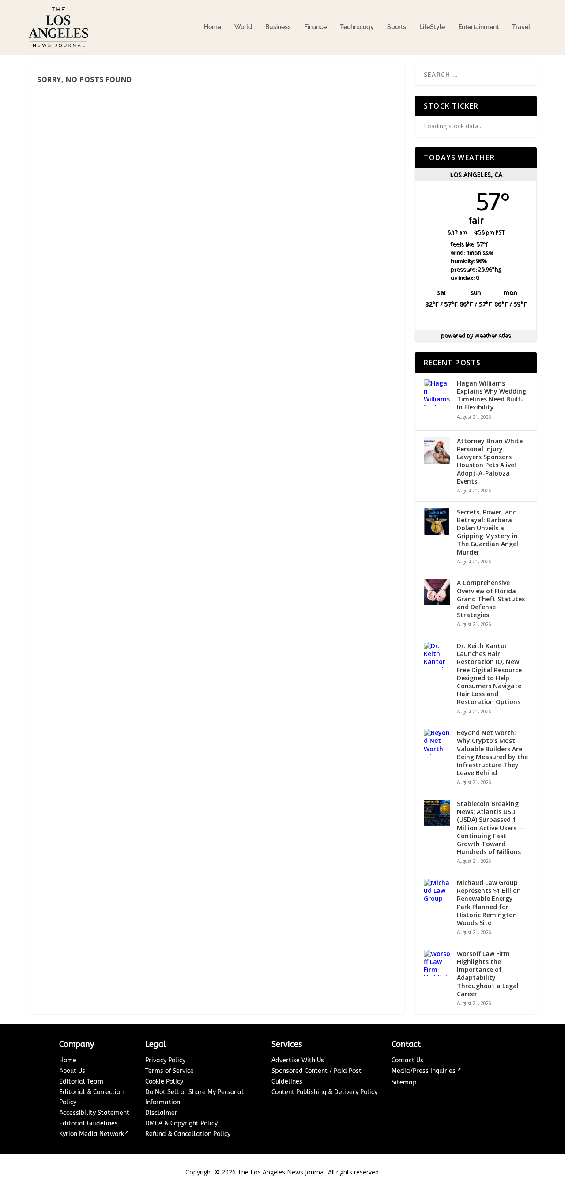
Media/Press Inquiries (424, 1071)
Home (212, 26)
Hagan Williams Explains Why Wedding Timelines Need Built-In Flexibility (491, 395)
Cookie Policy (164, 1081)
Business (278, 26)
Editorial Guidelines (88, 1123)
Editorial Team (81, 1081)
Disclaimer (161, 1113)
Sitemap (404, 1082)
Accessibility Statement (94, 1113)
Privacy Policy (165, 1060)
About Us (72, 1071)
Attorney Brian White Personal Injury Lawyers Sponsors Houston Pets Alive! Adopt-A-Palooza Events (490, 461)
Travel (521, 26)
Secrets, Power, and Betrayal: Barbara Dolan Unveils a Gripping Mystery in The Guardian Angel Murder (487, 532)
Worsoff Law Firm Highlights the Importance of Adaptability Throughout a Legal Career (488, 974)
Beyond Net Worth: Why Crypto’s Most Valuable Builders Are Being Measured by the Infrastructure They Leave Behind (492, 753)
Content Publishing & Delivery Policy (324, 1092)
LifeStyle (432, 26)
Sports (396, 26)
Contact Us (407, 1060)
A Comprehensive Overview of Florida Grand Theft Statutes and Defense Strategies (491, 599)
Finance (315, 26)
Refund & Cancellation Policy (187, 1134)
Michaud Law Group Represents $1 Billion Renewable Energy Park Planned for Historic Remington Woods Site (489, 903)
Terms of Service (169, 1071)
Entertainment (478, 26)
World (243, 26)
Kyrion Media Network (91, 1134)
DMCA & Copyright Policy (181, 1123)
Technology (357, 26)
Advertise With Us (297, 1060)
